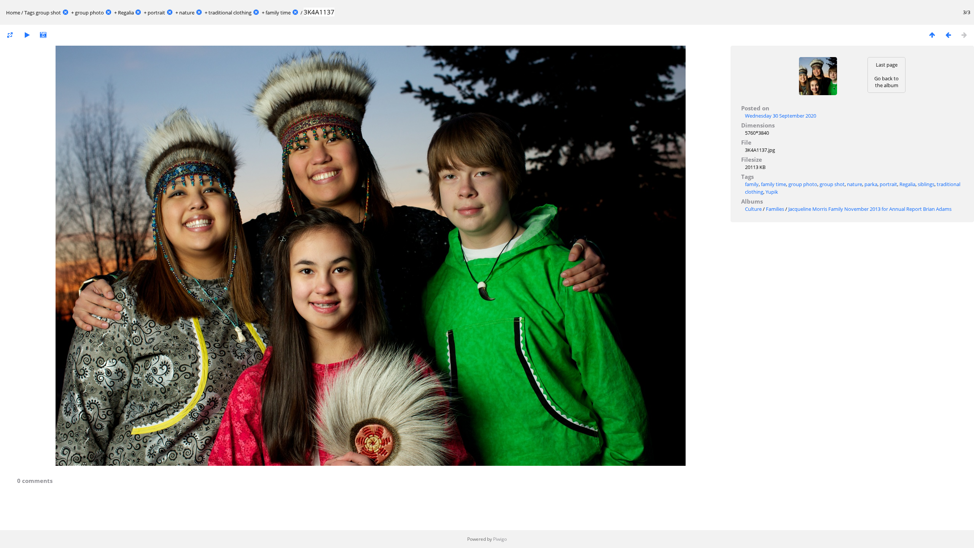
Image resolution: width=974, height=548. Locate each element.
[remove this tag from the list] (65, 12)
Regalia (126, 12)
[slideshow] (27, 34)
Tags (29, 12)
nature (186, 12)
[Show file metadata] (43, 34)
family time (278, 12)
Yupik (772, 191)
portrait (156, 12)
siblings (926, 184)
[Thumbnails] (932, 34)
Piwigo (500, 539)
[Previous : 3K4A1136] (948, 34)
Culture (753, 209)
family (752, 184)
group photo (89, 12)
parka (870, 184)
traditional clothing (229, 12)
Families (775, 209)
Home (13, 12)
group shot (48, 12)
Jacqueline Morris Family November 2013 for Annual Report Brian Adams (870, 209)
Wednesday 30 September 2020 (780, 115)
